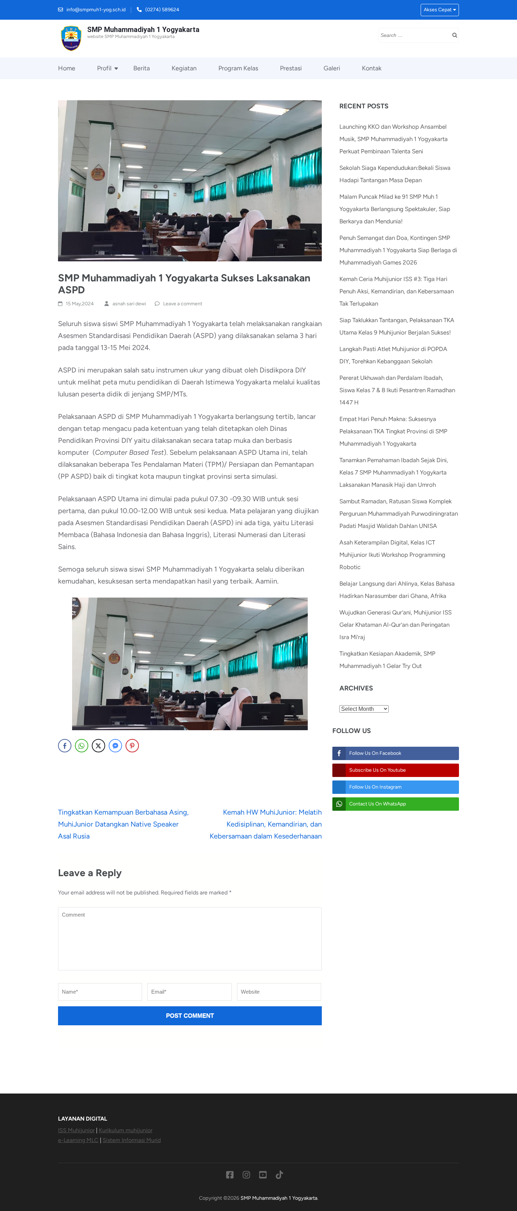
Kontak (372, 68)
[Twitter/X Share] (98, 745)
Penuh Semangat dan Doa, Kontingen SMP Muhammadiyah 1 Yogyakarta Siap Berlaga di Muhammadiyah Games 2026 (398, 250)
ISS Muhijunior (76, 1130)
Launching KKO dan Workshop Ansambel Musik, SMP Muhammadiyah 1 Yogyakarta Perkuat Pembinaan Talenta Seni (393, 139)
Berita (141, 68)
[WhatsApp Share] (81, 745)
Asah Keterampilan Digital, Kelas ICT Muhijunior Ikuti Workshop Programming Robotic (392, 555)
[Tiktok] (279, 1176)
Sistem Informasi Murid (132, 1140)
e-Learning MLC (78, 1140)
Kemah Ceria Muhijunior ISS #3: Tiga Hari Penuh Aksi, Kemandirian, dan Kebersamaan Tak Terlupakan (396, 291)
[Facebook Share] (64, 745)
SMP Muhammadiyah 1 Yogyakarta (143, 29)
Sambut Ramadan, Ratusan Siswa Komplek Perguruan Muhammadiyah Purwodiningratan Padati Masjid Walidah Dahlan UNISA (398, 513)
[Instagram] (246, 1176)
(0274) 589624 (162, 10)
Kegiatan (184, 68)
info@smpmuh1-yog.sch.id (96, 10)
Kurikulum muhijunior (125, 1130)
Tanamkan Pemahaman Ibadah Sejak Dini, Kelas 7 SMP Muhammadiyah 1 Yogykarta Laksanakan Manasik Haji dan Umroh (393, 472)
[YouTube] (263, 1176)
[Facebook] (230, 1176)
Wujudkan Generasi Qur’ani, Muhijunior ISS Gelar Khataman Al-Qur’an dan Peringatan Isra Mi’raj (395, 624)
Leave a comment (182, 304)
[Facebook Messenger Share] (115, 745)
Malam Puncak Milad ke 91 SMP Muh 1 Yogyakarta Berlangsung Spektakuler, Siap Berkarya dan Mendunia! (394, 209)
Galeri (332, 68)
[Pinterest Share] (132, 745)
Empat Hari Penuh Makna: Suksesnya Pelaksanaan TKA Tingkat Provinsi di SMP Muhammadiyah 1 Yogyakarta (393, 431)
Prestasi (291, 68)
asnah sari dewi (129, 304)
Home (66, 68)
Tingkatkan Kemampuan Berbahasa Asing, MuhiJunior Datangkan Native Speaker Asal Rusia (123, 824)
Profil (104, 68)
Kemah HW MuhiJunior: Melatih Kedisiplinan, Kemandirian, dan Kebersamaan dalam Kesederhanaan (266, 824)
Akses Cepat (438, 10)
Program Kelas (238, 68)
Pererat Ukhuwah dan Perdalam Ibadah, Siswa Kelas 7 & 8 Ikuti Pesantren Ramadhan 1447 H (397, 390)
